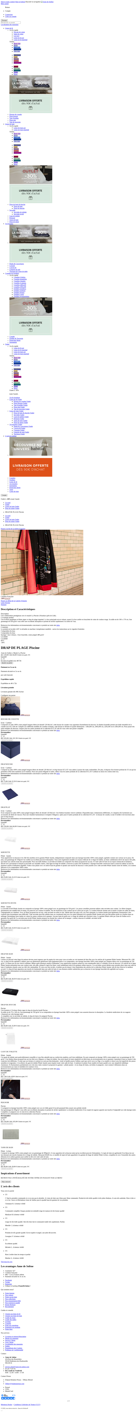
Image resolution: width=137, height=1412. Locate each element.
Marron (16, 59)
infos (58, 625)
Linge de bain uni (20, 128)
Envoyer (4, 20)
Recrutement (9, 1307)
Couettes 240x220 (20, 285)
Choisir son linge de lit (12, 1314)
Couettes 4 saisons (20, 283)
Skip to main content (8, 2)
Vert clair (17, 68)
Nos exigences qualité (12, 1303)
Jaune (16, 57)
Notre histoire (9, 1293)
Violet (16, 72)
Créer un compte (10, 16)
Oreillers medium (19, 291)
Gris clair (17, 51)
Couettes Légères (19, 277)
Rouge (16, 67)
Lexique (8, 1321)
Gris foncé (17, 55)
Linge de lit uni (19, 38)
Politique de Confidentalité (14, 1350)
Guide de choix (10, 1318)
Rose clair (17, 43)
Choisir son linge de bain (13, 1316)
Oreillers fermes (19, 292)
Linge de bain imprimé (21, 130)
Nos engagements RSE (13, 1301)
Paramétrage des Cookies (13, 1348)
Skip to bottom (20, 2)
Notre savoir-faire (11, 1297)
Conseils (8, 1323)
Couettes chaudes (19, 281)
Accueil (7, 503)
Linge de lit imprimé (20, 40)
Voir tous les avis (6, 1262)
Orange (16, 61)
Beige (16, 45)
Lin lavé (16, 36)
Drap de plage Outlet (12, 508)
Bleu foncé (17, 49)
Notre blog (8, 1329)
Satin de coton (18, 34)
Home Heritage (10, 1305)
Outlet (7, 504)
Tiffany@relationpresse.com (14, 1384)
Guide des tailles (10, 1320)
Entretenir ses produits (12, 1327)
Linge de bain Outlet (12, 506)
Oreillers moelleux (20, 289)
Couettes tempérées (20, 279)
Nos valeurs (9, 1295)
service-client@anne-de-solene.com (17, 1367)
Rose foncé (17, 63)
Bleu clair (17, 47)
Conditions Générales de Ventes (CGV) (27, 1404)
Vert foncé (17, 70)
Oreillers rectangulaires (21, 296)
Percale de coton (19, 32)
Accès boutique (14, 397)
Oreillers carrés (19, 294)
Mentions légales (6, 1404)
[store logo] (47, 2)
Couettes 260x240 (20, 287)
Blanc (16, 74)
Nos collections (10, 1299)
